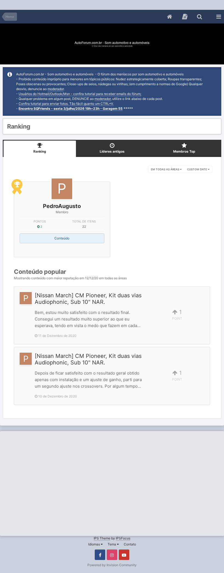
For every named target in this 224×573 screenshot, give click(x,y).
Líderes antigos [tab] (112, 151)
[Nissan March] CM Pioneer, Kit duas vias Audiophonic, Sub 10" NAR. (88, 298)
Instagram (112, 555)
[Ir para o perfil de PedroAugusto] (62, 189)
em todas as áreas (165, 169)
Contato (130, 544)
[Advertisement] (99, 4)
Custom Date (197, 169)
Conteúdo (61, 238)
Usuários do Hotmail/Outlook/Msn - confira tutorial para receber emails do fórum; (80, 94)
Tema (112, 544)
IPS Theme (102, 538)
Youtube (124, 555)
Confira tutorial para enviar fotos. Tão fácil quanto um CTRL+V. (66, 104)
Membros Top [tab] (184, 151)
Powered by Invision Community (112, 565)
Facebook (100, 555)
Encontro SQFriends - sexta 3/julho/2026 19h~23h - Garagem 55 (71, 108)
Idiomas (94, 544)
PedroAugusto (62, 206)
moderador (56, 89)
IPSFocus (123, 538)
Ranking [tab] (39, 151)
